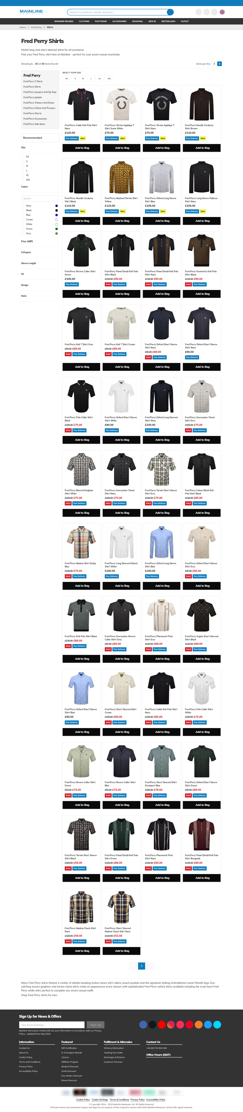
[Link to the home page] (31, 12)
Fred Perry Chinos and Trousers (39, 108)
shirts (50, 27)
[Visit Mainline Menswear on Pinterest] (189, 1025)
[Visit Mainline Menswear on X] (152, 1025)
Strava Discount (69, 1080)
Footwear (101, 21)
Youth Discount (68, 1071)
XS (66, 78)
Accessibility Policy (28, 1071)
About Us (23, 1052)
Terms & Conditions (119, 1099)
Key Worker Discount (71, 1075)
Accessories (119, 21)
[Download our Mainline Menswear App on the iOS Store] (208, 1025)
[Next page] (150, 966)
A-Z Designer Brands (71, 1052)
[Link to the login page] (199, 12)
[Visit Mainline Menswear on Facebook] (143, 1025)
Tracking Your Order (113, 1052)
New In (152, 21)
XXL (109, 78)
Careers (65, 1057)
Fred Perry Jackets (32, 97)
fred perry (36, 27)
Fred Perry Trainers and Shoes (38, 102)
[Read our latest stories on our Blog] (199, 1025)
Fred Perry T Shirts (33, 81)
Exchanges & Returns (114, 1057)
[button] (222, 12)
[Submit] (170, 12)
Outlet (185, 21)
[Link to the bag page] (206, 12)
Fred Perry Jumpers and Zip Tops (39, 92)
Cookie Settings (99, 1099)
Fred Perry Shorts (32, 113)
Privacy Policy (26, 1066)
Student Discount (69, 1066)
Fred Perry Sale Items (34, 124)
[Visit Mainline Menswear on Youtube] (162, 1025)
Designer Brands (63, 21)
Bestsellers (168, 21)
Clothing (84, 21)
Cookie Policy (25, 1057)
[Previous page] (133, 966)
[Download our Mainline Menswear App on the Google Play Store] (217, 1025)
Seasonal (137, 21)
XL (100, 78)
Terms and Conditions (29, 1062)
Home (23, 27)
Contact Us (24, 1048)
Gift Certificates (69, 1048)
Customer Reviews (113, 1062)
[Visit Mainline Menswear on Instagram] (171, 1025)
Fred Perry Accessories (35, 118)
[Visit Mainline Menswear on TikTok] (180, 1025)
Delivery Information (114, 1048)
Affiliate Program (69, 1062)
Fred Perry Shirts (32, 86)
